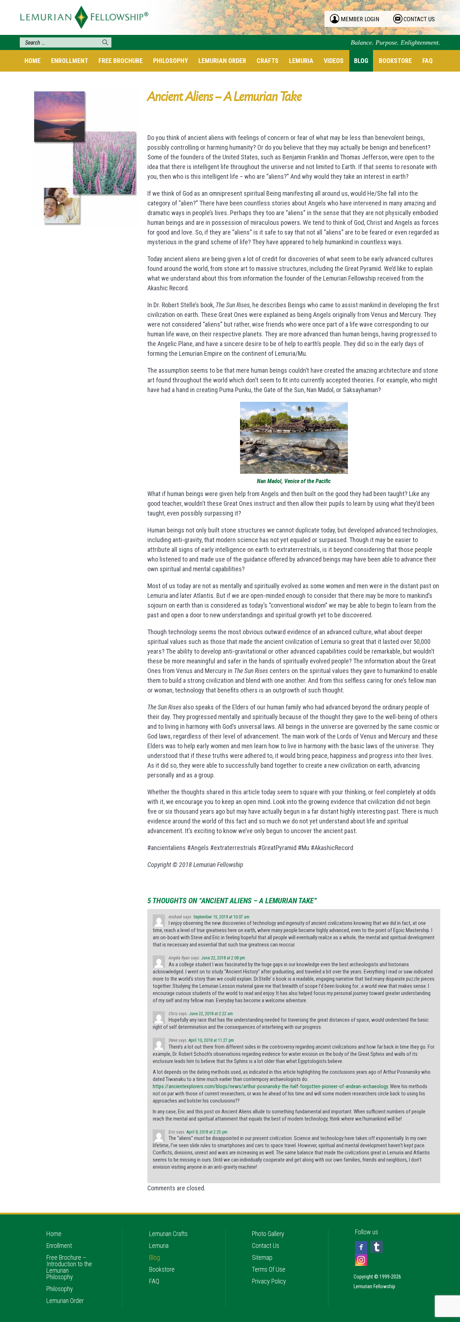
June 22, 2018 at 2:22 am (211, 1013)
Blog (361, 60)
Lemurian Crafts (168, 1233)
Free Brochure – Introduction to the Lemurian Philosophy (69, 1267)
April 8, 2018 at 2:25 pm (207, 1132)
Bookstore (395, 60)
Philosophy (170, 60)
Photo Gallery (268, 1233)
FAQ (427, 60)
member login (360, 19)
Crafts (268, 60)
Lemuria (301, 60)
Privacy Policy (269, 1281)
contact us (419, 19)
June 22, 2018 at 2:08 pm (223, 957)
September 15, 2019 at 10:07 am (221, 916)
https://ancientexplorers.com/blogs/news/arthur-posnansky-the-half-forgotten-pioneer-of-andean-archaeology (270, 1086)
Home (32, 60)
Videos (334, 60)
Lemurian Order (222, 60)
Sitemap (262, 1257)
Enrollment (69, 60)
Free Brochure (120, 60)
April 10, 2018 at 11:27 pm (211, 1040)
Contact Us (265, 1245)
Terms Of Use (268, 1269)
